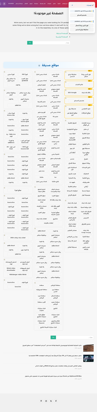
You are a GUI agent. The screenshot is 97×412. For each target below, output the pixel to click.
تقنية (59, 3)
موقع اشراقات (86, 113)
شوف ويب (72, 133)
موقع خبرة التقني (86, 153)
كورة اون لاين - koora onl (24, 141)
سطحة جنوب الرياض (55, 303)
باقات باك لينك (72, 207)
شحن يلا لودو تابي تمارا (42, 124)
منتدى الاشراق (86, 224)
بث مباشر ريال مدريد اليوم (11, 79)
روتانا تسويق (86, 163)
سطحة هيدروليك (41, 289)
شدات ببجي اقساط (55, 75)
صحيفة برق (72, 109)
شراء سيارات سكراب (42, 309)
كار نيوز (72, 148)
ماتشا (41, 177)
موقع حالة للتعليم (86, 242)
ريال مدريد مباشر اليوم (25, 94)
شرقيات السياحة (72, 191)
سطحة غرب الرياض (41, 297)
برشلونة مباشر (41, 235)
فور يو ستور (41, 112)
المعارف (86, 174)
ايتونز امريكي (42, 85)
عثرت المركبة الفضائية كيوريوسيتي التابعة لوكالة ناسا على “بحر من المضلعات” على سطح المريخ (52, 345)
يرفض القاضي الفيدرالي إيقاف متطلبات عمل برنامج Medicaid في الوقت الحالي (58, 366)
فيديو (31, 3)
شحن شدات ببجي (55, 142)
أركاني (86, 186)
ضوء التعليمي (86, 109)
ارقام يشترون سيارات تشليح (55, 322)
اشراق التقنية (72, 123)
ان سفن (86, 129)
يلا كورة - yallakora (11, 141)
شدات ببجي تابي (41, 80)
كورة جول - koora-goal (25, 120)
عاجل (54, 3)
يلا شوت (55, 231)
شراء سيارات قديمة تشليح (48, 327)
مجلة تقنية (86, 236)
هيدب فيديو (72, 174)
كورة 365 (25, 74)
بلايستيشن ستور (55, 158)
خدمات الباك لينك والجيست (55, 190)
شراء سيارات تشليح (55, 315)
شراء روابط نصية (86, 207)
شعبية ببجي (55, 154)
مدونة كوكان (72, 144)
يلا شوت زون (25, 250)
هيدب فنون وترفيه (86, 248)
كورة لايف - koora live (24, 216)
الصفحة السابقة (62, 33)
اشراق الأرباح (72, 195)
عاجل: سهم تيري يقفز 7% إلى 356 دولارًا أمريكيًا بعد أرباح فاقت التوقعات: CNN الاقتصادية (55, 356)
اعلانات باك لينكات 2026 (17, 237)
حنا (55, 177)
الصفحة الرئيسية (62, 37)
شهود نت (72, 182)
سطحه (41, 285)
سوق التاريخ (41, 195)
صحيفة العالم (72, 247)
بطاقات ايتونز (41, 154)
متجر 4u (55, 116)
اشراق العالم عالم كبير (72, 219)
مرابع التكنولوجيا (72, 129)
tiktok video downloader (11, 269)
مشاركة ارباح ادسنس (72, 75)
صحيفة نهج (86, 148)
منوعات (49, 3)
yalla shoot (41, 231)
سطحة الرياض (55, 285)
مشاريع (55, 219)
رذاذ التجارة (72, 178)
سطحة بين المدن (55, 290)
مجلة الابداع (72, 163)
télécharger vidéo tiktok (17, 274)
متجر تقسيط (42, 102)
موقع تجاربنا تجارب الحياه (55, 213)
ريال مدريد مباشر (55, 241)
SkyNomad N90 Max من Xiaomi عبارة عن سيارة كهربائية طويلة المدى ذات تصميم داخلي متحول (53, 376)
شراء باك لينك (86, 203)
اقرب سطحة (42, 302)
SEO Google (72, 92)
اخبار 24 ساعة (72, 241)
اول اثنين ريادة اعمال (86, 75)
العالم (26, 3)
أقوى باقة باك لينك (55, 207)
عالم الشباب (79, 84)
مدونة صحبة (86, 191)
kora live (11, 157)
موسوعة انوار (86, 195)
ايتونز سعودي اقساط (55, 90)
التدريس (86, 218)
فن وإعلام (64, 3)
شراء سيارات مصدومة (42, 322)
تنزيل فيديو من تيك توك (25, 263)
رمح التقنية (86, 178)
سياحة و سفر (19, 3)
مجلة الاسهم (86, 138)
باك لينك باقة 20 (55, 200)
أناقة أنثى (72, 152)
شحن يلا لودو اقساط (42, 90)
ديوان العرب (41, 212)
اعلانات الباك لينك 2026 (72, 225)
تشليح (55, 308)
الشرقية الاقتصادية (72, 139)
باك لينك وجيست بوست (86, 231)
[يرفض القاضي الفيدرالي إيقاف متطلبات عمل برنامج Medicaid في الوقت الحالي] (88, 368)
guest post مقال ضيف (41, 190)
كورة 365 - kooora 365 (25, 148)
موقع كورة (18, 190)
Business (11, 3)
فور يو (42, 135)
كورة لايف (25, 161)
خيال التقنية (86, 133)
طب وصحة (42, 3)
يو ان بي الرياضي (72, 236)
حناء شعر (42, 171)
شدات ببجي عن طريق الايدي (41, 117)
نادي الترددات (86, 167)
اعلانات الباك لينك (72, 212)
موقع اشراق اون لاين (72, 114)
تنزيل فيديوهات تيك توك (25, 269)
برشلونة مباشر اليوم (11, 94)
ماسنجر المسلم (79, 100)
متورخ (86, 159)
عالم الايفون (86, 144)
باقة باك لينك (86, 92)
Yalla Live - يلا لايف (11, 135)
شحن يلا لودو (55, 148)
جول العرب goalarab (24, 79)
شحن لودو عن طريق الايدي (41, 149)
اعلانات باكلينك (48, 223)
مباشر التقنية (72, 186)
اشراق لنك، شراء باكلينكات (86, 212)
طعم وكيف (86, 182)
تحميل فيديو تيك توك (11, 263)
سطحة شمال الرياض (55, 297)
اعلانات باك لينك (41, 219)
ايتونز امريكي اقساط (42, 130)
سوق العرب (55, 195)
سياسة (36, 3)
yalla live (18, 105)
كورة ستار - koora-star (11, 114)
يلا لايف (18, 85)
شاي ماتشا (55, 181)
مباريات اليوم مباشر (55, 236)
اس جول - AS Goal (11, 148)
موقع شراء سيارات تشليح (41, 315)
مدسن (72, 159)
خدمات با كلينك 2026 (42, 207)
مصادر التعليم (72, 230)
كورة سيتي (11, 74)
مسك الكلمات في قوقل (86, 124)
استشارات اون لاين (72, 168)
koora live (10, 126)
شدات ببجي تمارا (41, 74)
